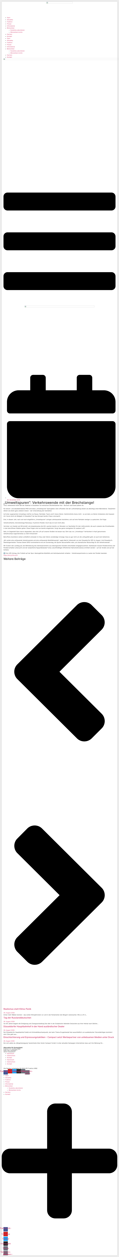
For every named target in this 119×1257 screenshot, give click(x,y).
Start (8, 17)
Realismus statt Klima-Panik (17, 1009)
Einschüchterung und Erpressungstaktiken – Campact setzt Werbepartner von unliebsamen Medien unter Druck (58, 1037)
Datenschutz (11, 1055)
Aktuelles (10, 20)
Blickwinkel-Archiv (16, 32)
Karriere (9, 34)
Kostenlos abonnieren (17, 30)
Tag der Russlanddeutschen (17, 1017)
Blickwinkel (10, 28)
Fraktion (9, 22)
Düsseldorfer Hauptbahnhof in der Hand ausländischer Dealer (33, 1026)
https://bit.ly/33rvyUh (10, 555)
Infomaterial (11, 26)
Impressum (10, 1053)
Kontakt (9, 36)
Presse (9, 24)
